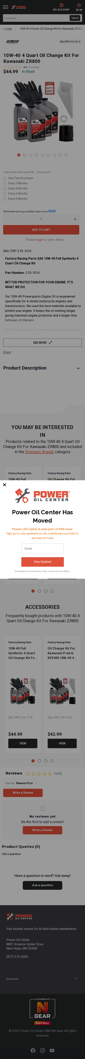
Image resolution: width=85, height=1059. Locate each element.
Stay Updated (42, 562)
